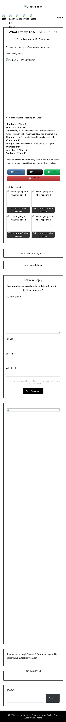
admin (47, 39)
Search (11, 690)
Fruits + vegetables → (33, 264)
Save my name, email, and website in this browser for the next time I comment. (35, 382)
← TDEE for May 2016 (33, 253)
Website (11, 367)
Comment (13, 296)
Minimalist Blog (51, 715)
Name (10, 339)
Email (10, 353)
